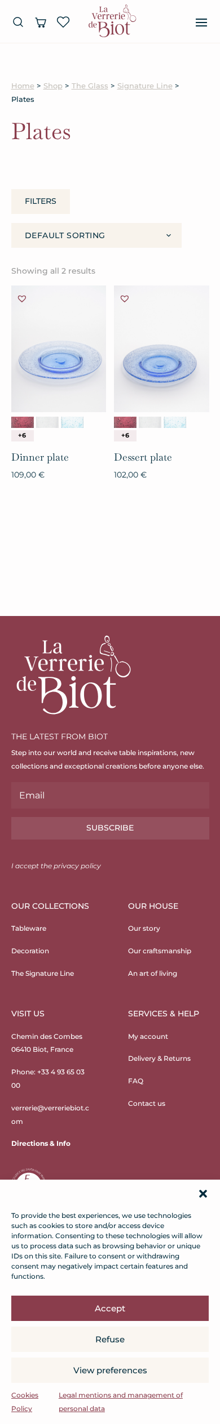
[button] (203, 1193)
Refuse (110, 1339)
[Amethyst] (22, 422)
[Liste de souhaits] (63, 22)
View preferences (110, 1370)
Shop (53, 86)
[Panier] (40, 22)
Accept (110, 1308)
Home (22, 86)
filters (40, 201)
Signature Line (145, 86)
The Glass (90, 86)
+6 (22, 435)
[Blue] (72, 422)
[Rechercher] (18, 22)
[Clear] (47, 422)
